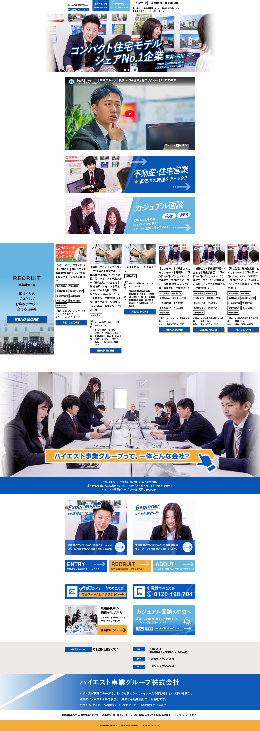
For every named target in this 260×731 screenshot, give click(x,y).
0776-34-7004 (167, 659)
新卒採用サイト (139, 11)
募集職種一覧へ (109, 630)
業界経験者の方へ (151, 8)
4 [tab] (134, 70)
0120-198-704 (169, 3)
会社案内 (136, 8)
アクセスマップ (140, 3)
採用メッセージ (124, 715)
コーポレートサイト (157, 11)
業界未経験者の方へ (170, 8)
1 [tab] (125, 70)
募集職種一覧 (108, 715)
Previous (52, 299)
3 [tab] (131, 70)
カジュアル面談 (152, 715)
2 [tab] (128, 70)
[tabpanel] (130, 43)
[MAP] (184, 652)
